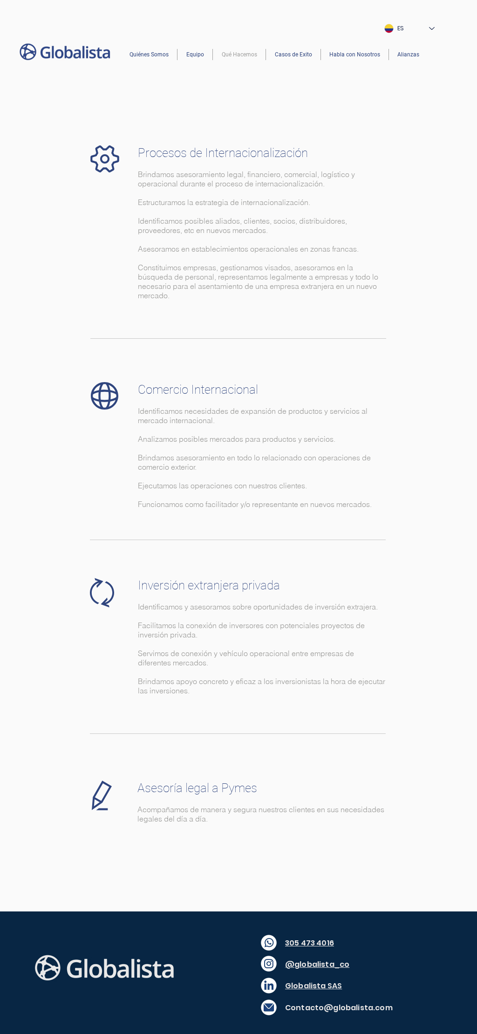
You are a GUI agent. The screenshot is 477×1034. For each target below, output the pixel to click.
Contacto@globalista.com (339, 1007)
